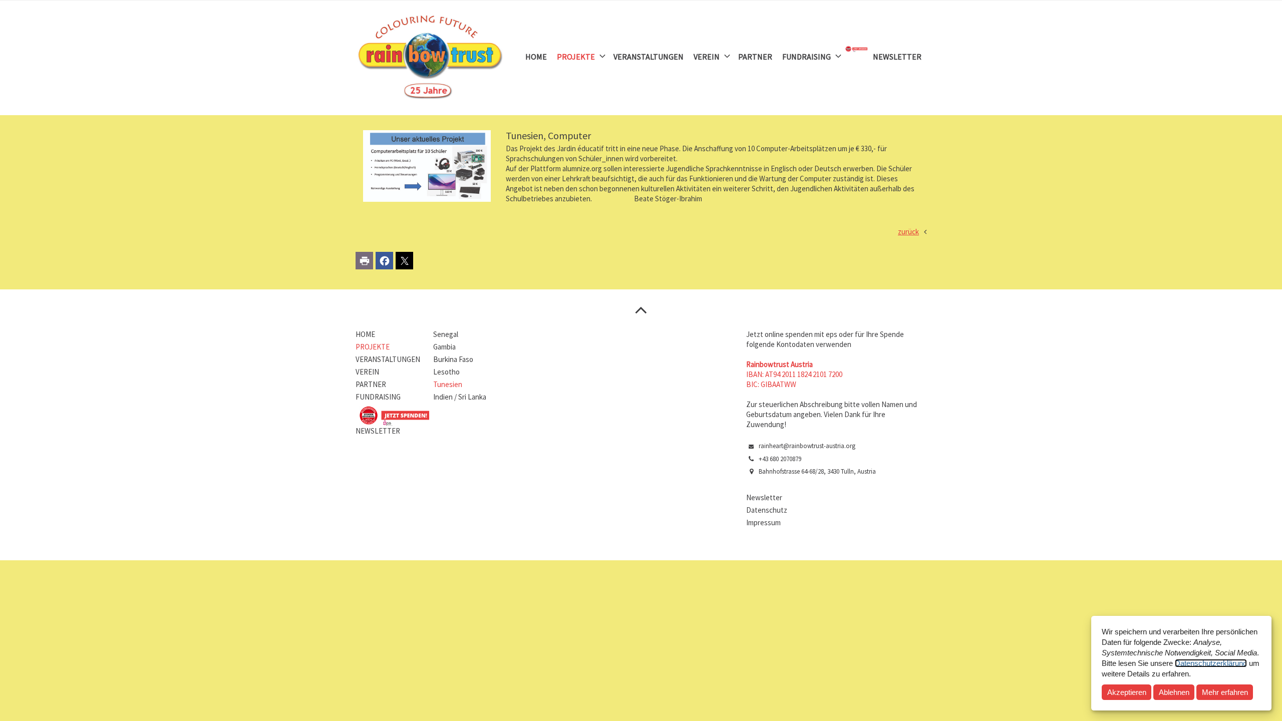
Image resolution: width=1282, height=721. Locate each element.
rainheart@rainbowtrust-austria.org (807, 446)
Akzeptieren (1126, 692)
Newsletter (764, 497)
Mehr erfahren (1225, 692)
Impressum (763, 522)
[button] (364, 260)
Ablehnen (1174, 692)
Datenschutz (766, 510)
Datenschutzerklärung (1211, 663)
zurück (908, 231)
